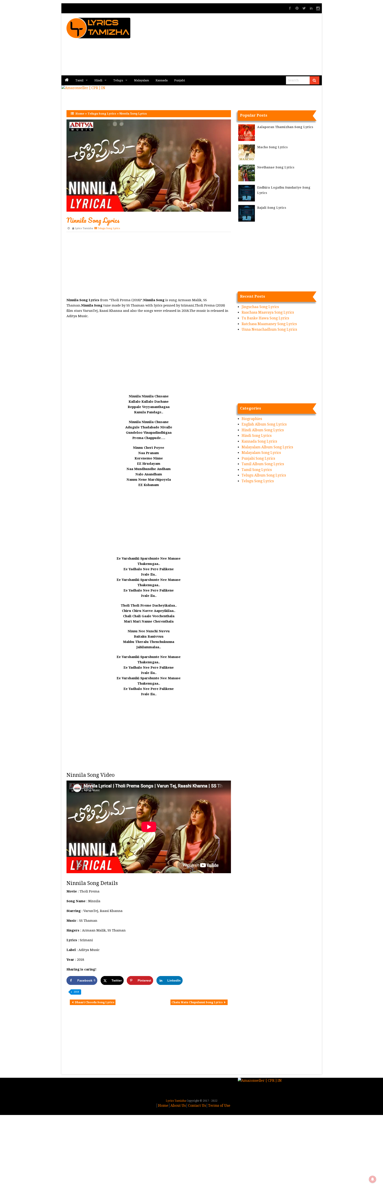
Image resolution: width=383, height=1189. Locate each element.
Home (79, 113)
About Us (178, 1105)
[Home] (66, 80)
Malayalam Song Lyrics (261, 453)
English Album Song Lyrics (264, 424)
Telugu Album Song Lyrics (264, 475)
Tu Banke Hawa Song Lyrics (265, 318)
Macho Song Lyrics (272, 147)
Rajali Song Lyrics (271, 207)
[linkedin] (311, 8)
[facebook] (289, 8)
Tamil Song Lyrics (257, 470)
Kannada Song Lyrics (259, 441)
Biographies (252, 419)
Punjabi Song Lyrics (258, 458)
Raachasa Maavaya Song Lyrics (268, 312)
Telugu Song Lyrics (102, 113)
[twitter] (304, 8)
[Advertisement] (245, 44)
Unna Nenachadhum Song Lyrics (269, 329)
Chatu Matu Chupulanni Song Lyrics (197, 1002)
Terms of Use (219, 1105)
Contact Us (197, 1105)
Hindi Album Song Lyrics (263, 430)
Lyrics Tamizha (84, 228)
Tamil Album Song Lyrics (263, 464)
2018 (76, 991)
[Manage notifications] (372, 1179)
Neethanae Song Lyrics (275, 167)
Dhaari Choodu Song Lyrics (94, 1002)
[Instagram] (318, 8)
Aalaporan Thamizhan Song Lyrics (285, 127)
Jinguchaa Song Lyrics (260, 307)
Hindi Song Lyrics (257, 435)
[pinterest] (297, 8)
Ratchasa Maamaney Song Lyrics (269, 324)
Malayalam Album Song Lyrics (267, 447)
